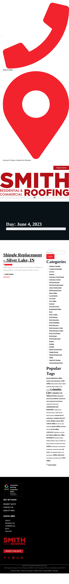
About (7, 520)
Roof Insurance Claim (56, 328)
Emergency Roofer (55, 279)
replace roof (58, 440)
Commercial (10, 526)
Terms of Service (27, 570)
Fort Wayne (58, 423)
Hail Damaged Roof (55, 290)
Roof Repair (53, 336)
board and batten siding (54, 378)
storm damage (49, 457)
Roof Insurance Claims (56, 330)
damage (58, 421)
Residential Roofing (55, 309)
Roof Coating (53, 314)
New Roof (52, 298)
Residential (10, 523)
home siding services (59, 426)
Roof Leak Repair (54, 333)
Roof (50, 312)
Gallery (8, 531)
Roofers (51, 341)
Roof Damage (53, 317)
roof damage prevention (60, 443)
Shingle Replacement (55, 355)
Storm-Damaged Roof (56, 363)
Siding (51, 357)
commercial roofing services (52, 403)
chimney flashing (54, 383)
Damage (51, 274)
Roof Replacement (54, 339)
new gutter (62, 432)
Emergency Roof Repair (56, 277)
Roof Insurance (54, 325)
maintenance (56, 432)
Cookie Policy (37, 570)
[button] (34, 197)
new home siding (51, 435)
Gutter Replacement (55, 288)
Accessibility (47, 570)
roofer (48, 446)
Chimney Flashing (54, 266)
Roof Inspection (54, 320)
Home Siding (53, 293)
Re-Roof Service (54, 306)
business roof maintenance (53, 381)
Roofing (51, 344)
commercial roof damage (55, 401)
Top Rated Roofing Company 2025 (14, 488)
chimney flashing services (57, 386)
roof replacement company (56, 452)
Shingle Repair (53, 352)
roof (62, 440)
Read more (6, 277)
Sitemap (55, 570)
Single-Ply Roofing (55, 360)
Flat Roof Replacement (56, 285)
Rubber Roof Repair (55, 349)
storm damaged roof (57, 457)
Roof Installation (54, 322)
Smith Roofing (9, 274)
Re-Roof (51, 304)
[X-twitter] (9, 558)
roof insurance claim (57, 449)
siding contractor (58, 455)
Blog (7, 529)
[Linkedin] (13, 558)
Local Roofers (53, 296)
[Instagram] (17, 558)
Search (50, 256)
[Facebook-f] (4, 558)
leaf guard (48, 429)
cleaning (48, 389)
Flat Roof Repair (54, 282)
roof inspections (54, 446)
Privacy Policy (15, 570)
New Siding (52, 301)
